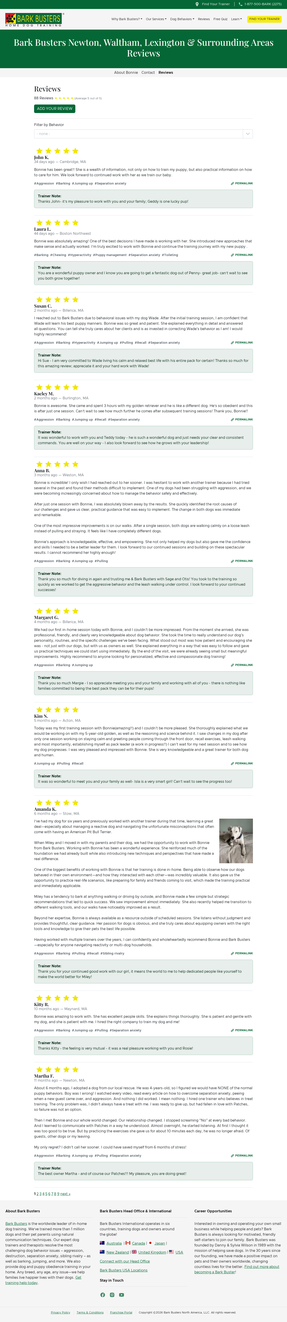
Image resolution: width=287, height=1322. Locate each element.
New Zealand (118, 1252)
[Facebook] (103, 1295)
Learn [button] (235, 19)
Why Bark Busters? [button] (125, 19)
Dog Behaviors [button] (181, 19)
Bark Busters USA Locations (124, 1270)
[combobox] (44, 134)
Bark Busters (16, 1224)
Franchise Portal (121, 1312)
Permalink (244, 183)
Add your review (54, 109)
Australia (114, 1243)
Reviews (204, 19)
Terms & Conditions (90, 1312)
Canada (138, 1243)
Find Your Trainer (264, 19)
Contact (148, 72)
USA (179, 1252)
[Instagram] (112, 1295)
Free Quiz (220, 19)
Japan (159, 1243)
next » (65, 1194)
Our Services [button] (155, 19)
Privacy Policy (60, 1312)
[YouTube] (121, 1295)
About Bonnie (126, 72)
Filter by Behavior (49, 125)
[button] (248, 134)
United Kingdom (152, 1252)
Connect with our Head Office (125, 1261)
